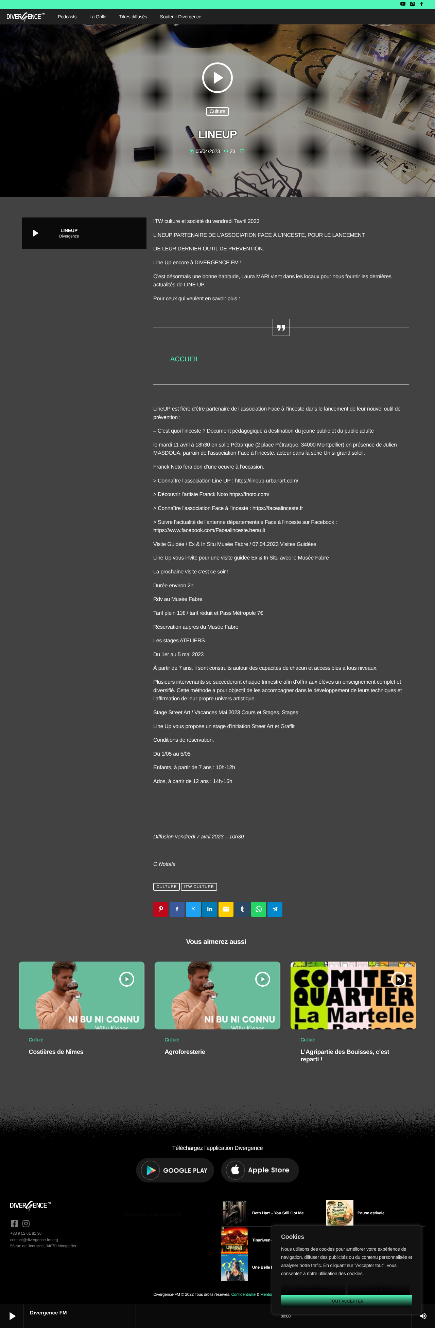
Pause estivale (371, 1213)
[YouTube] (402, 4)
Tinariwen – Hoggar (270, 1240)
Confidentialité (243, 1294)
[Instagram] (412, 4)
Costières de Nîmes (56, 1051)
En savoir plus (313, 1289)
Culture (217, 111)
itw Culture (199, 886)
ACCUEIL (184, 359)
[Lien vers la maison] (26, 17)
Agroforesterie (185, 1051)
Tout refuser (379, 1289)
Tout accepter (347, 1301)
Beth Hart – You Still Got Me (278, 1213)
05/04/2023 (205, 151)
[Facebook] (421, 4)
